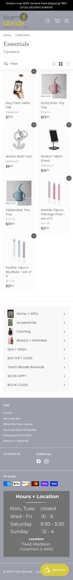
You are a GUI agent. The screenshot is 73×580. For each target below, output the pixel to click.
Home (7, 35)
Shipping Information (17, 435)
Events (7, 413)
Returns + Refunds (15, 441)
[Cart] (57, 21)
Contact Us (11, 454)
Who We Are (12, 419)
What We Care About (17, 424)
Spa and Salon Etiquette (19, 430)
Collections (22, 35)
